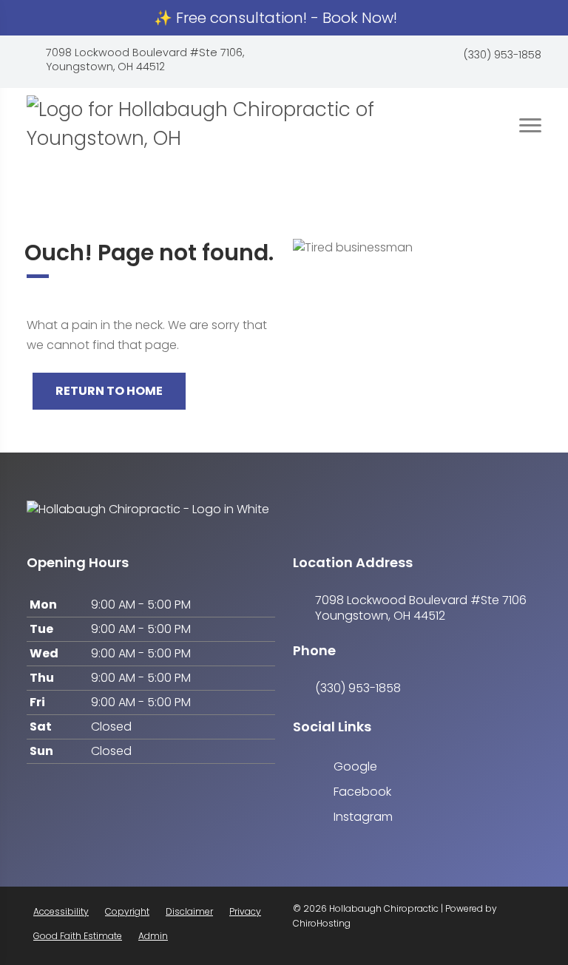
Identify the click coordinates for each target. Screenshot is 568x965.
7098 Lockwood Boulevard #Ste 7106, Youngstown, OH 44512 (145, 60)
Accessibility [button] (61, 911)
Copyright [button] (127, 911)
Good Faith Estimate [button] (77, 936)
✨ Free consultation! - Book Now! (277, 17)
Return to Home (109, 390)
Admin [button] (153, 936)
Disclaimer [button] (189, 911)
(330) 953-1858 (502, 55)
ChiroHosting (322, 923)
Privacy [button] (245, 911)
